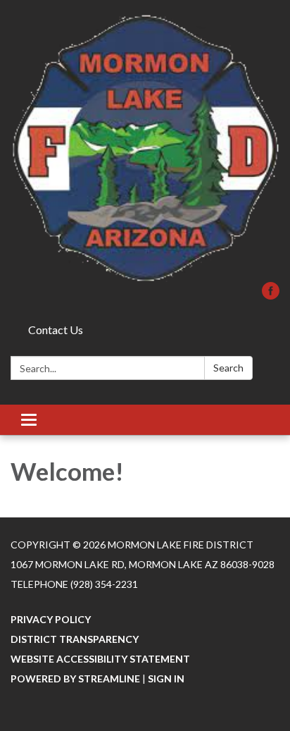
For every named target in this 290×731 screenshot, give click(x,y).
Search (228, 368)
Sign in (166, 678)
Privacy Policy (51, 619)
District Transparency (75, 639)
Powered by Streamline (75, 678)
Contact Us (55, 329)
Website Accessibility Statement (100, 659)
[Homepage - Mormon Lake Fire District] (145, 148)
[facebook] (270, 295)
